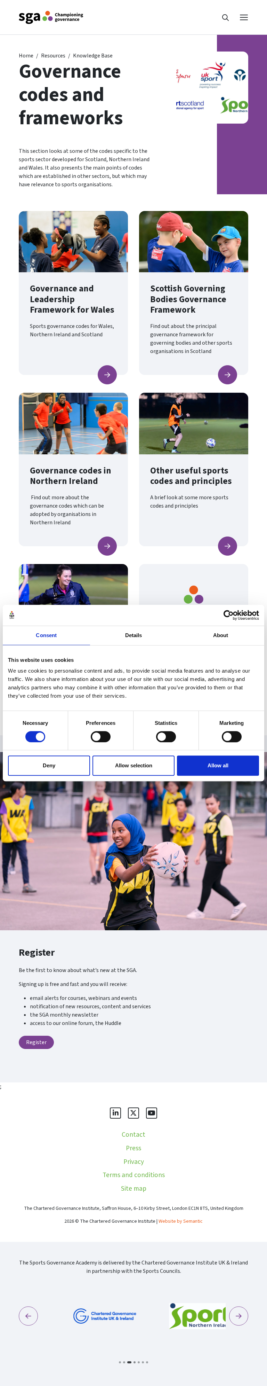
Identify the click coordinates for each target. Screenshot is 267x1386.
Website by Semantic (181, 1221)
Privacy (133, 1162)
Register (36, 1042)
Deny (49, 765)
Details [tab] (133, 635)
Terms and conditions (134, 1175)
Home (26, 56)
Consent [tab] (46, 635)
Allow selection (133, 765)
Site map (133, 1188)
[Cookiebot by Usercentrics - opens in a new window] (228, 615)
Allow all (218, 765)
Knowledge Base (93, 56)
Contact (133, 1135)
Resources (53, 56)
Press (133, 1148)
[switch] (101, 736)
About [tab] (220, 635)
